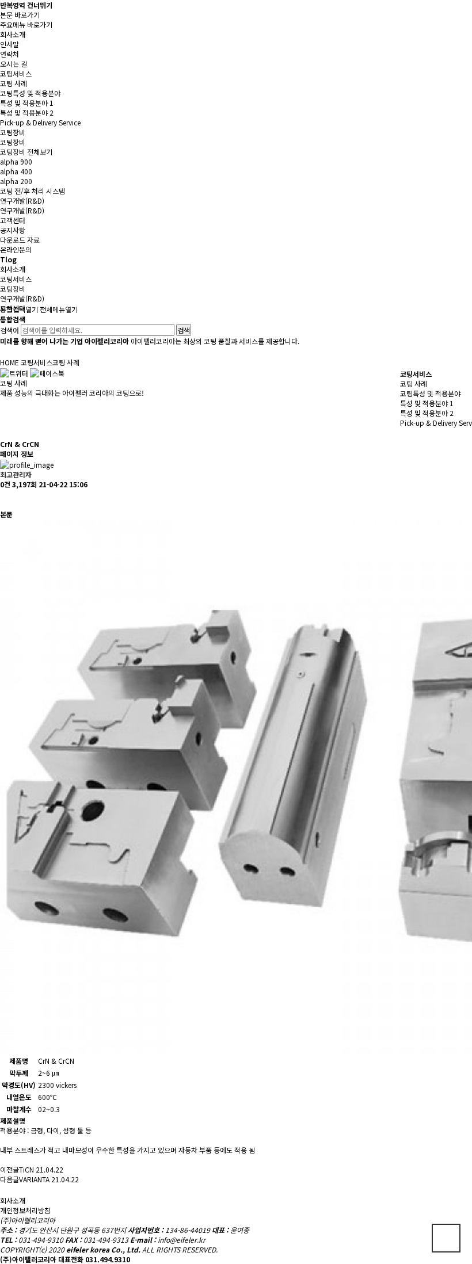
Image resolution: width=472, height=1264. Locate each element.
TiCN (26, 1169)
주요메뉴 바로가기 (26, 24)
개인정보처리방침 (25, 1210)
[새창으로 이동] (14, 372)
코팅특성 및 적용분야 (430, 393)
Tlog (8, 259)
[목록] (6, 499)
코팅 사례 (413, 383)
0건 (5, 484)
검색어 (9, 330)
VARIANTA (34, 1179)
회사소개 (12, 1200)
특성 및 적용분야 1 (427, 403)
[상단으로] (446, 1238)
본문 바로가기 (20, 15)
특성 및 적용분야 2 (427, 413)
